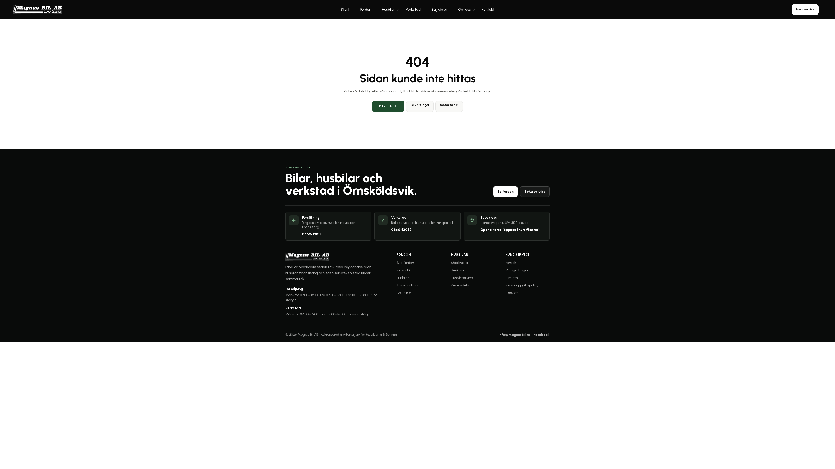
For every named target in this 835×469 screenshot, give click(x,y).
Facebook (542, 334)
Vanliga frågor (517, 270)
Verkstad (413, 9)
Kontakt (488, 9)
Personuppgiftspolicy (522, 285)
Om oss (464, 9)
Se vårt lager (419, 105)
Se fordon (506, 191)
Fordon (365, 9)
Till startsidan (389, 106)
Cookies (512, 293)
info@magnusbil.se (514, 335)
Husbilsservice (462, 278)
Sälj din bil (439, 9)
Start (345, 9)
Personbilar (405, 270)
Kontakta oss (449, 105)
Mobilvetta (459, 263)
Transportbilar (408, 285)
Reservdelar (460, 285)
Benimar (457, 270)
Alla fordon (405, 263)
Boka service (805, 9)
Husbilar (388, 9)
